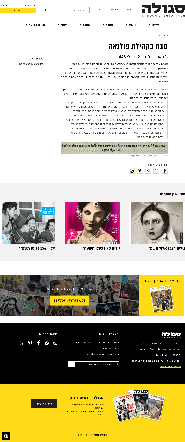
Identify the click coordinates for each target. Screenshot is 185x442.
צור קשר (114, 9)
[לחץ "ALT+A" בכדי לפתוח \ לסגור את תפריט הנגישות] (6, 436)
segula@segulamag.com (147, 360)
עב (5, 5)
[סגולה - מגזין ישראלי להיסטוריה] (163, 10)
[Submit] (45, 10)
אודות (128, 9)
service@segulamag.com (156, 349)
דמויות (62, 25)
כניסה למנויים (30, 5)
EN (1, 5)
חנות (100, 9)
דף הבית (164, 35)
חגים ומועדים (35, 25)
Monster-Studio (98, 434)
